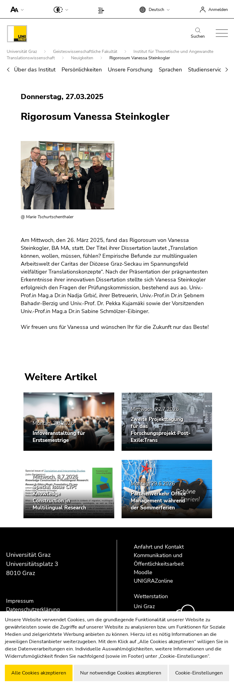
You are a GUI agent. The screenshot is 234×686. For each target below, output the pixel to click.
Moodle (143, 572)
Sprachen (170, 69)
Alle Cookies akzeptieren (38, 673)
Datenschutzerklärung (33, 609)
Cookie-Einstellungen (199, 673)
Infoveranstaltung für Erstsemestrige (59, 437)
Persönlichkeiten (82, 69)
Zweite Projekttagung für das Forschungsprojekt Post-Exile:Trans (160, 430)
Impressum (20, 601)
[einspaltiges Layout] (102, 9)
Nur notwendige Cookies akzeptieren (120, 673)
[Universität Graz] (17, 34)
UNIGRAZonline (153, 580)
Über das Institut (34, 69)
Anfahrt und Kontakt (159, 546)
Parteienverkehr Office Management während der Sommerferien (158, 500)
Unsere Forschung (130, 69)
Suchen (198, 36)
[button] (16, 9)
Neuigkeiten (82, 58)
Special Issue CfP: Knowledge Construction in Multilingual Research (59, 497)
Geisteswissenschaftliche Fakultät (86, 51)
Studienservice (206, 69)
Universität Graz (22, 51)
